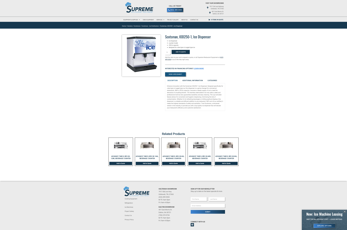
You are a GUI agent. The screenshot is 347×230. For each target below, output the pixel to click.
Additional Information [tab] (192, 80)
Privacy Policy (129, 219)
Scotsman (137, 26)
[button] (345, 212)
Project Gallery (173, 19)
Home (124, 26)
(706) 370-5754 (164, 215)
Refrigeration (129, 203)
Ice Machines (129, 207)
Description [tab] (172, 80)
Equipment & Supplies (130, 19)
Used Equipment (148, 19)
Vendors (129, 26)
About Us (184, 19)
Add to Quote (181, 52)
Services (159, 19)
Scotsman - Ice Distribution (150, 26)
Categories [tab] (212, 80)
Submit (207, 212)
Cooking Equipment (131, 199)
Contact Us (194, 19)
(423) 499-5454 (164, 197)
